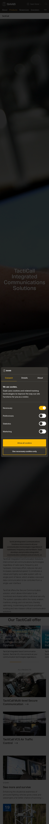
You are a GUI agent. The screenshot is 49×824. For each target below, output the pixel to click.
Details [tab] (24, 377)
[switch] (42, 416)
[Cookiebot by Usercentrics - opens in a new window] (35, 370)
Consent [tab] (9, 377)
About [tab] (40, 377)
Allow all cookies (24, 443)
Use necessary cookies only (24, 451)
